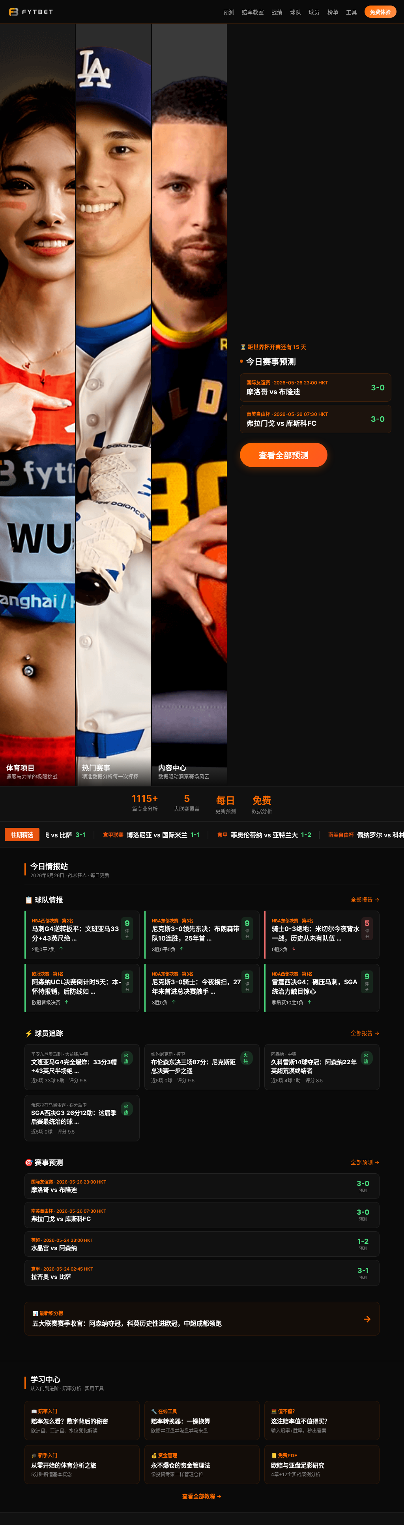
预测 (228, 12)
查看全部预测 (284, 455)
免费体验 (380, 12)
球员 (314, 12)
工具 (351, 12)
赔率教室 (253, 12)
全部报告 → (365, 899)
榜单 (333, 12)
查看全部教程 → (202, 1496)
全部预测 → (365, 1162)
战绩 (276, 12)
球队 (295, 12)
